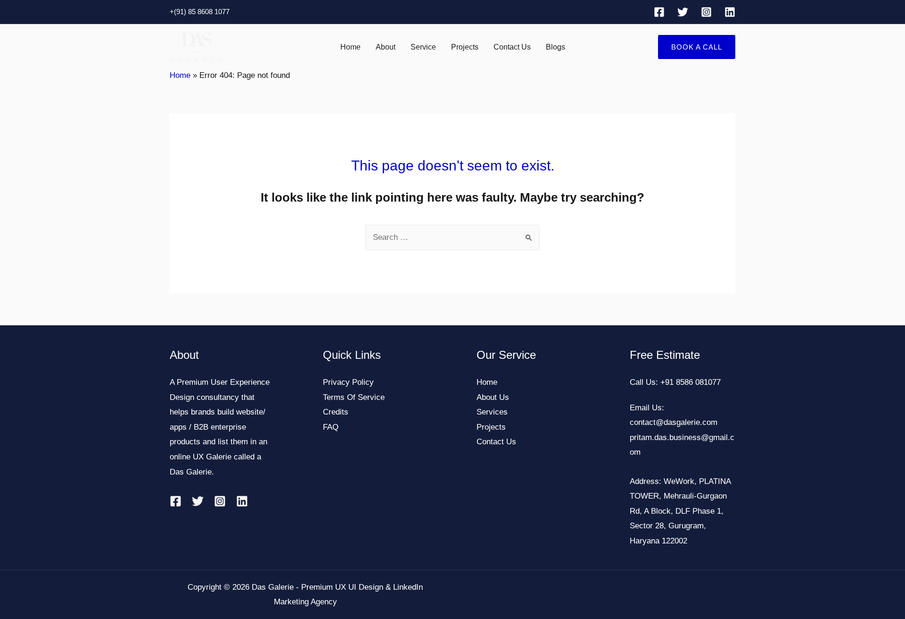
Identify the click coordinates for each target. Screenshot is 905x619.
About (385, 47)
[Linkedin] (729, 12)
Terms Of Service (354, 397)
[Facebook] (659, 12)
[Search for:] (452, 237)
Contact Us (512, 47)
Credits (335, 411)
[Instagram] (706, 12)
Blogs (555, 47)
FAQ (330, 427)
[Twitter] (682, 12)
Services (492, 411)
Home (350, 47)
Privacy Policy (348, 382)
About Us (493, 397)
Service (423, 47)
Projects (464, 47)
